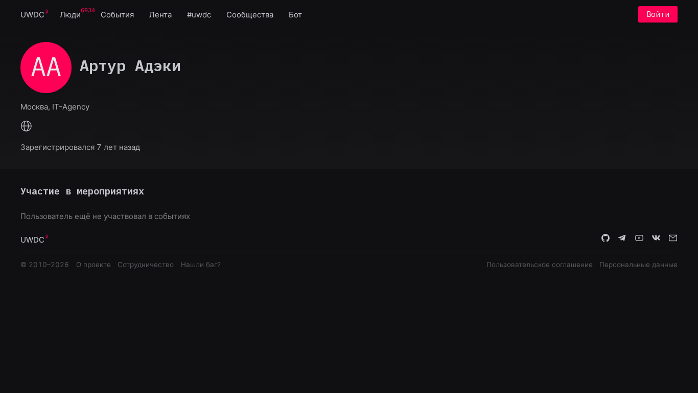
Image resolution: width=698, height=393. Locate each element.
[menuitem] (32, 14)
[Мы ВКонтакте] (656, 239)
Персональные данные (638, 264)
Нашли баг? (201, 264)
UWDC (32, 14)
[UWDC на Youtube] (639, 239)
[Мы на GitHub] (605, 239)
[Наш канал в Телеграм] (622, 239)
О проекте (93, 264)
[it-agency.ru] (26, 127)
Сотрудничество (146, 264)
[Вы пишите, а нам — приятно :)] (673, 239)
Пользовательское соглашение (539, 264)
